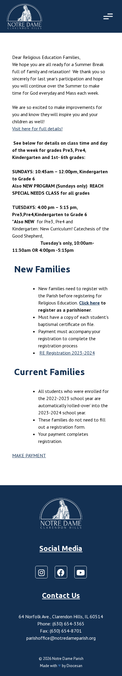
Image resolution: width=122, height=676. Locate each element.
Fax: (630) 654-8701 (61, 631)
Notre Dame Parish (68, 658)
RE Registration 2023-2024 (67, 353)
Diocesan (74, 665)
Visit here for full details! (37, 129)
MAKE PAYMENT (29, 455)
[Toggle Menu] (108, 16)
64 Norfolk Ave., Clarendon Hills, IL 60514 (61, 616)
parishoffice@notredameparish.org (61, 638)
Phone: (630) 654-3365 (60, 624)
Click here (89, 303)
